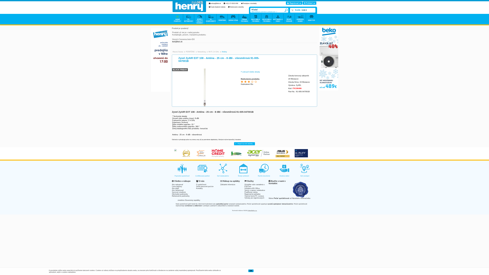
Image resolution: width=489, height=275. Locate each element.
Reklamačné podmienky (181, 196)
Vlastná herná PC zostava (254, 196)
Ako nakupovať (177, 184)
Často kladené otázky (217, 7)
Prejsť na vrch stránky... (246, 144)
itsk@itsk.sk (177, 41)
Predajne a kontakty (250, 3)
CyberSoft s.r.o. (252, 210)
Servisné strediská (179, 192)
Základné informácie (227, 184)
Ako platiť (175, 188)
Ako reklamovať (178, 190)
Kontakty (199, 188)
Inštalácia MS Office (252, 188)
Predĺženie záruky (251, 192)
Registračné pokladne (252, 194)
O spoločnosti (201, 184)
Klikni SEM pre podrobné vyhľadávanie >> (264, 11)
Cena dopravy (177, 186)
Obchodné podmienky (180, 194)
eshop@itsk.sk (216, 3)
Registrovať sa (295, 3)
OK (251, 271)
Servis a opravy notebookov (254, 190)
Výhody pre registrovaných (254, 198)
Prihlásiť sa (310, 3)
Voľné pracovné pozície (204, 186)
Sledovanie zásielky (237, 7)
